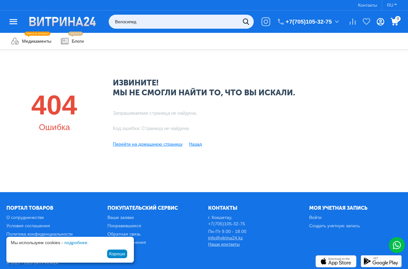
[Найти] (247, 22)
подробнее (75, 242)
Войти (315, 217)
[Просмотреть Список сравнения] (352, 22)
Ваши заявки (120, 217)
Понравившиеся (124, 225)
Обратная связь (124, 233)
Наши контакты (224, 244)
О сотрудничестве (25, 217)
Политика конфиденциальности (39, 233)
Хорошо (117, 253)
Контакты (367, 5)
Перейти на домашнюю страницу (148, 144)
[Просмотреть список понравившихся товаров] (366, 22)
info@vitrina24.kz (225, 237)
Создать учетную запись (334, 225)
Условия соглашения (28, 225)
